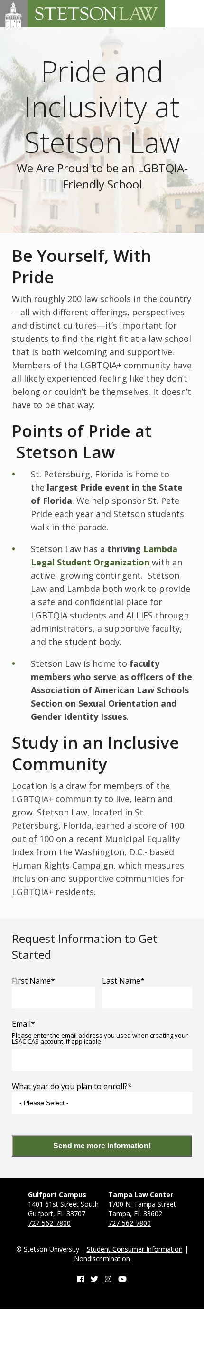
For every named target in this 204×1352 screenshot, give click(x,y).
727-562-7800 (49, 1222)
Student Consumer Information (135, 1249)
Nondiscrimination (102, 1258)
